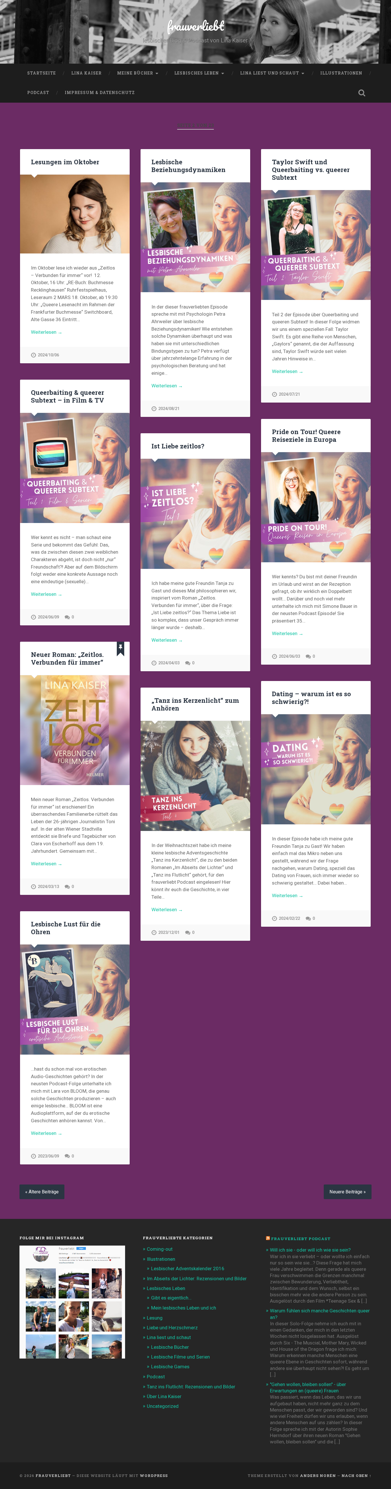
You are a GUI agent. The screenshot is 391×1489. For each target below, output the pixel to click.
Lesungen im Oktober (65, 161)
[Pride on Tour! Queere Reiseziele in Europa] (316, 507)
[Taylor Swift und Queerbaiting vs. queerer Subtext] (316, 245)
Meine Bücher (135, 73)
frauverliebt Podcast (301, 1238)
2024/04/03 (168, 663)
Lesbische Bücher (170, 1347)
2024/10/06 (48, 355)
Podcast (38, 92)
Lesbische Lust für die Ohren (65, 928)
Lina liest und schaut (269, 73)
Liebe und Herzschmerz (172, 1327)
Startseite (41, 73)
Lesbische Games (170, 1366)
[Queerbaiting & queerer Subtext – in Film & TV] (75, 468)
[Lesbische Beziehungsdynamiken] (195, 237)
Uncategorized (163, 1406)
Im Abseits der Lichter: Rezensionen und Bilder (197, 1278)
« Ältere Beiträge (42, 1192)
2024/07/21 (289, 394)
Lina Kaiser (86, 73)
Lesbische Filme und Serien (180, 1357)
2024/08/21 (168, 408)
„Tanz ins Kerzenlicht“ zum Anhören (195, 704)
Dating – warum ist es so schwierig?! (311, 697)
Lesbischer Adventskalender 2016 (187, 1268)
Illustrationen (341, 73)
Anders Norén (318, 1475)
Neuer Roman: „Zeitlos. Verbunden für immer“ (67, 658)
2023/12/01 (168, 932)
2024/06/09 (48, 617)
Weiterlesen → (46, 332)
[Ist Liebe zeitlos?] (195, 514)
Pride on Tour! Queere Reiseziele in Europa (306, 435)
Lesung (155, 1318)
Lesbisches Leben (196, 73)
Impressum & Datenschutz (100, 92)
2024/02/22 (289, 918)
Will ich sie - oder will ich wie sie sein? (310, 1250)
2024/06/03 (289, 656)
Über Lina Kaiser (164, 1396)
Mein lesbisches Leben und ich (183, 1308)
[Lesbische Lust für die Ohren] (75, 999)
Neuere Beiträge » (347, 1192)
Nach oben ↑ (356, 1475)
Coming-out (160, 1249)
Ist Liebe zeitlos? (177, 446)
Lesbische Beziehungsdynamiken (188, 165)
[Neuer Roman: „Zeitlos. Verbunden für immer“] (75, 730)
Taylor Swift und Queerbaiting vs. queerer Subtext (311, 169)
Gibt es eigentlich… (171, 1298)
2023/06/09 (48, 1156)
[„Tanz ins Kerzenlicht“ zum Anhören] (195, 776)
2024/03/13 (48, 886)
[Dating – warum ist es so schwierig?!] (316, 769)
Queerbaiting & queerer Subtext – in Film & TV (67, 396)
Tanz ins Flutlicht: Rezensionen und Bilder (191, 1387)
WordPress (154, 1475)
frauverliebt (195, 25)
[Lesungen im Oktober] (75, 214)
